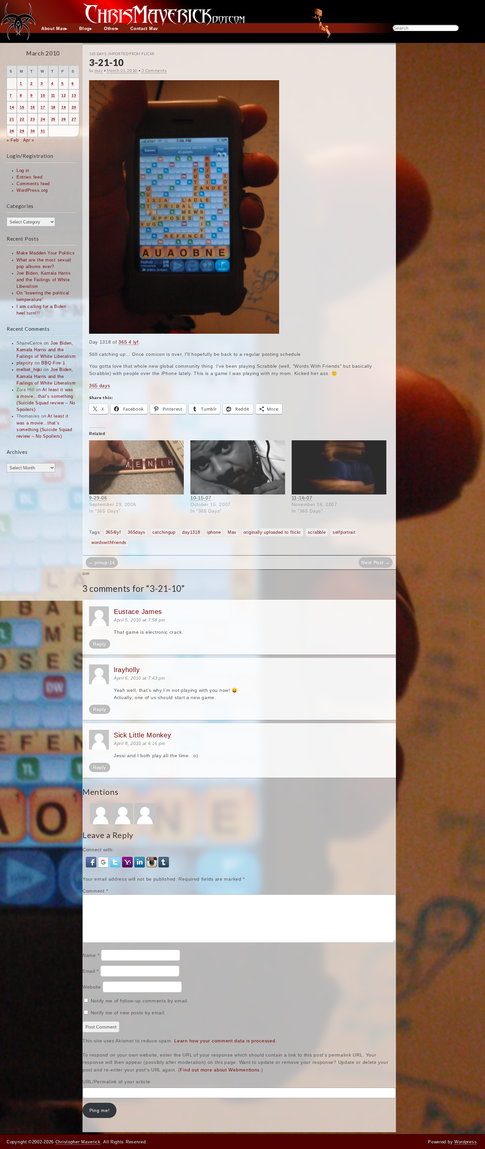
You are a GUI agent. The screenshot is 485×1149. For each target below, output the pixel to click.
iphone (214, 532)
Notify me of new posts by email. (128, 1012)
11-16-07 (302, 497)
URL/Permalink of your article (116, 1081)
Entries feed (29, 177)
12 (63, 95)
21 (12, 119)
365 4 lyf (128, 342)
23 (32, 119)
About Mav (53, 28)
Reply (99, 644)
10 (43, 95)
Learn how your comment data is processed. (225, 1040)
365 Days (98, 53)
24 (43, 119)
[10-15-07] (237, 467)
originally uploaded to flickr (272, 532)
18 (53, 107)
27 (74, 119)
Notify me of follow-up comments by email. (140, 1000)
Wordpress (465, 1141)
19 (63, 107)
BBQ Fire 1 (53, 363)
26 (63, 119)
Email (90, 971)
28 (12, 131)
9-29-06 (98, 497)
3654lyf (113, 532)
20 (74, 107)
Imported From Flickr (131, 53)
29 (22, 131)
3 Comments (154, 70)
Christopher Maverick (78, 1141)
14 (12, 107)
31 (43, 131)
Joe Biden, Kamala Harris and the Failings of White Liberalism (43, 280)
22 (22, 119)
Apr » (29, 140)
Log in (22, 170)
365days (137, 532)
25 (53, 119)
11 (53, 95)
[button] (92, 861)
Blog (84, 28)
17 (43, 107)
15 (22, 107)
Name (90, 955)
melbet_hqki (29, 369)
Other (110, 28)
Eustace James (138, 611)
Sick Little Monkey (142, 735)
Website (91, 987)
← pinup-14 (101, 562)
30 (32, 131)
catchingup (164, 532)
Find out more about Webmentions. (220, 1069)
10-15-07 (200, 497)
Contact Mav (144, 28)
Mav (232, 532)
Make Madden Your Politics (45, 253)
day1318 (191, 532)
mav (98, 70)
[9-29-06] (136, 467)
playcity (24, 363)
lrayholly (127, 669)
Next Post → (375, 562)
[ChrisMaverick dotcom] (242, 11)
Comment (95, 891)
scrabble (317, 532)
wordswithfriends (109, 542)
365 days (99, 385)
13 (74, 95)
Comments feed (33, 184)
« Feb (13, 140)
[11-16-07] (339, 467)
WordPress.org (32, 190)
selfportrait (344, 532)
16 (32, 107)
